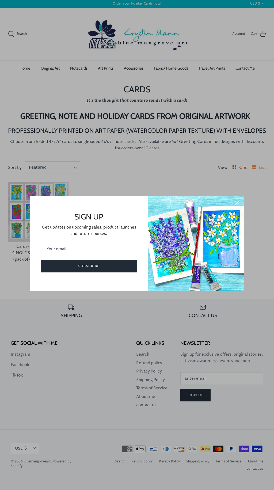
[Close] (237, 203)
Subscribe (89, 266)
